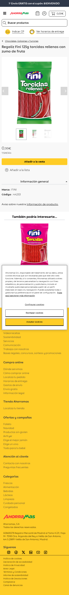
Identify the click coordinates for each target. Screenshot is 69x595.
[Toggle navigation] (5, 13)
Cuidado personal (14, 503)
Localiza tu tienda (13, 408)
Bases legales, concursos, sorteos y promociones (32, 353)
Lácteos (8, 495)
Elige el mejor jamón (15, 440)
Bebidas (8, 491)
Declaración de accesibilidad (17, 562)
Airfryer (7, 436)
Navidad (8, 428)
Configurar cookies (34, 304)
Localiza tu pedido (14, 377)
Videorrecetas (11, 333)
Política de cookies (12, 558)
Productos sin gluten (15, 432)
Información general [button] (34, 181)
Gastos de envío (12, 385)
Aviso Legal (8, 568)
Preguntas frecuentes (15, 467)
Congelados (10, 507)
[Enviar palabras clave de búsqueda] (4, 22)
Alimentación (11, 487)
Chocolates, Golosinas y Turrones (21, 41)
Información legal (13, 393)
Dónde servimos (13, 369)
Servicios (8, 341)
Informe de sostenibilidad (15, 575)
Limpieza (8, 499)
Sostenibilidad (12, 337)
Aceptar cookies (34, 322)
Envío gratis (10, 389)
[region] (34, 297)
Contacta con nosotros (16, 463)
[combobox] (34, 22)
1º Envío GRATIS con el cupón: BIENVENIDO (34, 3)
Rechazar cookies (34, 313)
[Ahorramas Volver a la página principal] (21, 13)
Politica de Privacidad (14, 565)
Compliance (9, 582)
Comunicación (12, 345)
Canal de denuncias (13, 585)
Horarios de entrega (15, 381)
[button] (44, 13)
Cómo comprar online (16, 373)
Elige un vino (10, 444)
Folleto (7, 424)
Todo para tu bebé (14, 448)
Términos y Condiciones (15, 572)
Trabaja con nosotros (16, 349)
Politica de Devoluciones (15, 578)
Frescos (8, 483)
